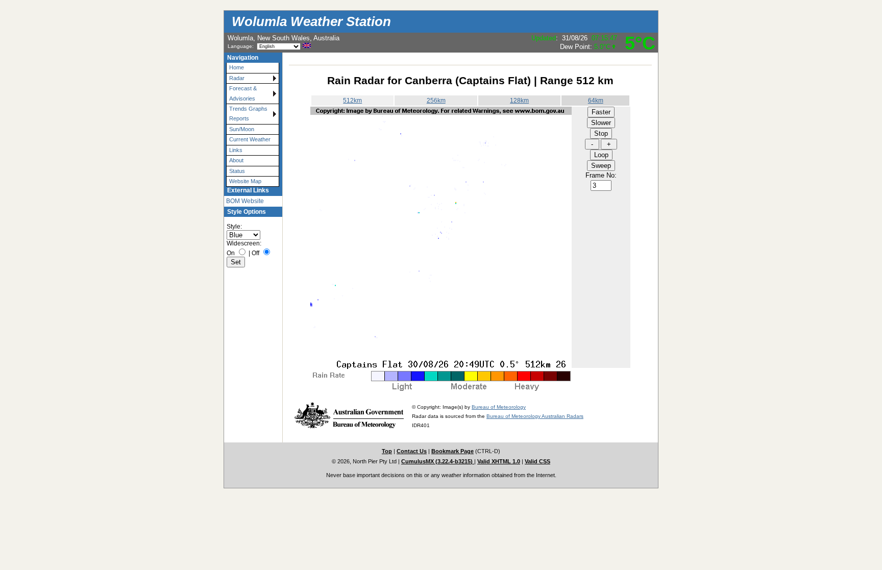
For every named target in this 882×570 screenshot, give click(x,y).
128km (519, 100)
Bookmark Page (452, 451)
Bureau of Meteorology (499, 407)
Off (255, 253)
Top (387, 451)
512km (352, 100)
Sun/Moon (241, 129)
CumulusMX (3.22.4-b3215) (437, 461)
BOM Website (245, 201)
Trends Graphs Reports (248, 113)
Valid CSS (537, 461)
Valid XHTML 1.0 (498, 461)
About (236, 160)
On (231, 253)
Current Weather (250, 139)
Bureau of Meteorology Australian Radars (534, 416)
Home (236, 67)
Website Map (245, 181)
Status (237, 171)
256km (436, 100)
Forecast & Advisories (243, 93)
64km (595, 100)
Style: (234, 226)
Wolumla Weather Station (311, 21)
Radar (236, 78)
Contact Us (412, 451)
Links (235, 150)
